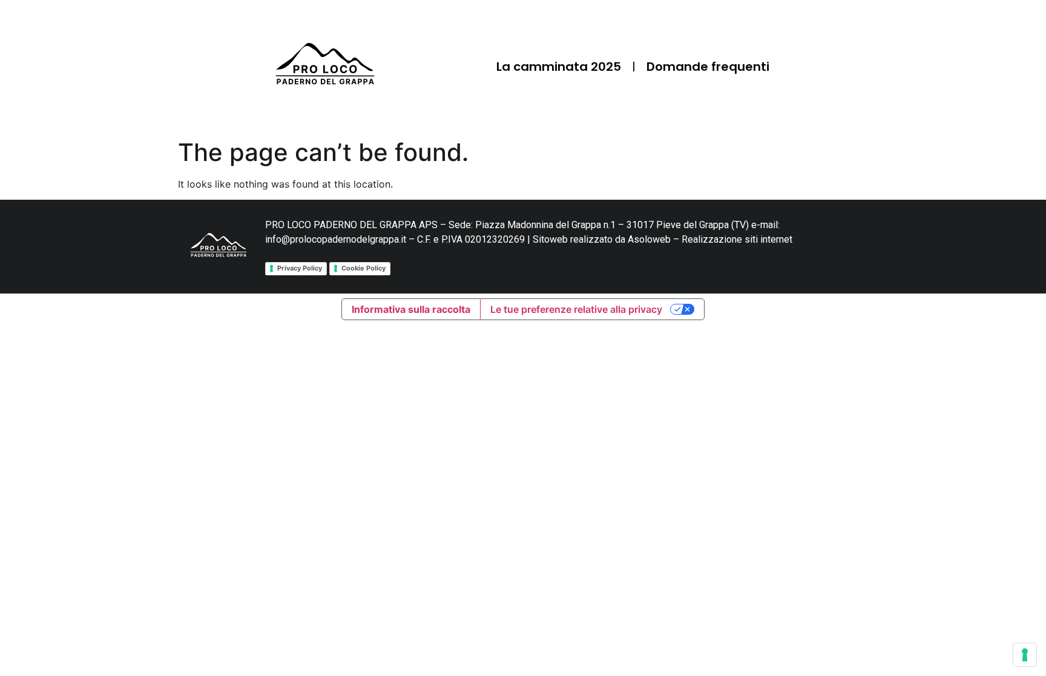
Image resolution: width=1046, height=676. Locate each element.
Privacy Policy (299, 268)
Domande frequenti (707, 66)
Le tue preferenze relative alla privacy (576, 309)
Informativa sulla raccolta (411, 309)
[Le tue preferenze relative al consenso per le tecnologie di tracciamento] (1024, 654)
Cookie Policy (363, 268)
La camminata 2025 (558, 66)
